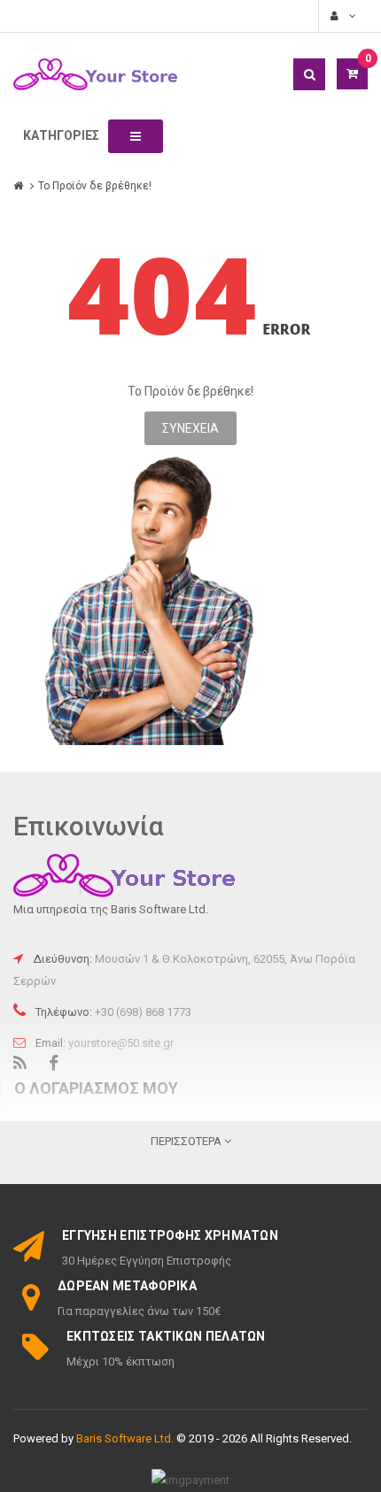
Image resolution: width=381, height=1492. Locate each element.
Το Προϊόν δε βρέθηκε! (95, 186)
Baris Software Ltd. (125, 1438)
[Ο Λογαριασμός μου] (341, 16)
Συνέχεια (190, 428)
